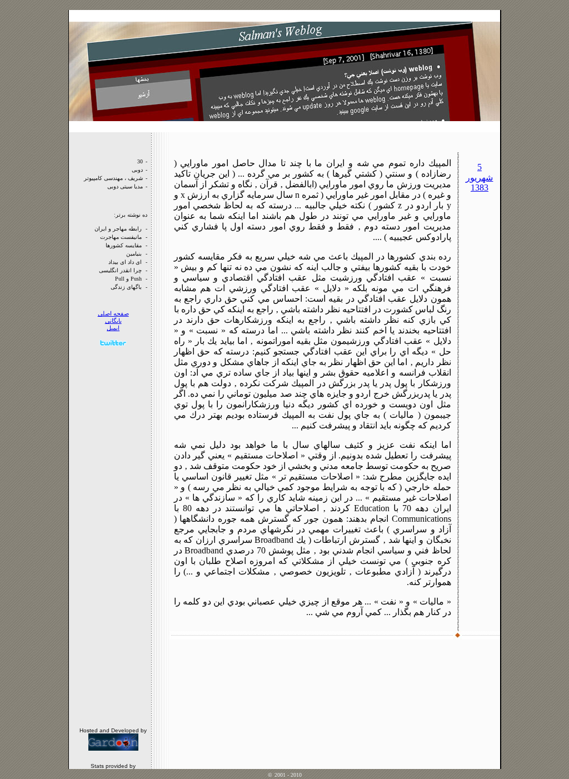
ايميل (113, 328)
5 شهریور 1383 (479, 177)
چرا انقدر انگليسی (120, 270)
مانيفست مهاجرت (121, 237)
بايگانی (113, 321)
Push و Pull (128, 279)
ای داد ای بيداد (125, 262)
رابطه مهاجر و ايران (118, 229)
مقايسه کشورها (124, 245)
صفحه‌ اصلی (113, 314)
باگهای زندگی (126, 287)
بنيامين (134, 254)
